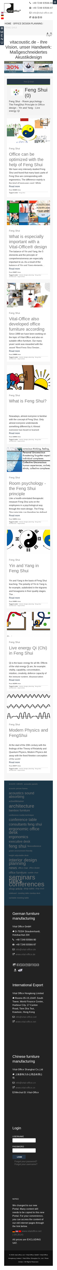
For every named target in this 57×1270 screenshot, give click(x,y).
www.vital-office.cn (25, 1087)
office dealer (34, 868)
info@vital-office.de (43, 13)
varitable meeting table (19, 898)
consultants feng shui (25, 824)
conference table (23, 820)
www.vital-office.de (25, 954)
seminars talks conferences (26, 880)
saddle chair (33, 872)
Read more (14, 186)
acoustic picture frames (18, 788)
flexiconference (34, 846)
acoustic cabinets (16, 784)
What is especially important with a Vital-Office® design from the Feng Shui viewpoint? (28, 247)
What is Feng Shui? (27, 401)
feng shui (22, 192)
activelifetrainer (16, 801)
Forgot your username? (26, 1164)
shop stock (39, 889)
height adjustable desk (18, 855)
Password (18, 1146)
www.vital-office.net (26, 1022)
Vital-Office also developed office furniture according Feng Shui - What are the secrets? (26, 329)
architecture (12, 276)
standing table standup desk (29, 893)
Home (8, 23)
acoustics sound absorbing (21, 795)
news (13, 868)
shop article (16, 888)
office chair (23, 868)
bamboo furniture (19, 810)
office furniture (18, 872)
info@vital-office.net (26, 1017)
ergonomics (21, 276)
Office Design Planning (27, 23)
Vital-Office (12, 8)
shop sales (29, 888)
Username (18, 1136)
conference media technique (21, 815)
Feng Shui (14, 148)
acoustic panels (31, 784)
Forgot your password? (26, 1161)
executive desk (19, 841)
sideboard (13, 893)
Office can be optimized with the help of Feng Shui (26, 159)
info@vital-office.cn (26, 1083)
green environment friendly (20, 851)
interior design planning (26, 275)
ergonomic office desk (24, 831)
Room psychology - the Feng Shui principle (27, 488)
